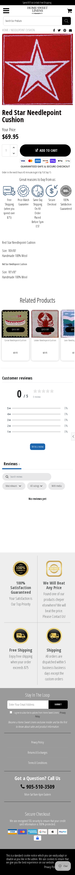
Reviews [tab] (12, 464)
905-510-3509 (40, 787)
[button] (37, 408)
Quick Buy (15, 329)
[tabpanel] (37, 508)
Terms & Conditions (37, 763)
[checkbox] (56, 486)
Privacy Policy (37, 742)
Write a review (38, 447)
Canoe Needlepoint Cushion (15, 340)
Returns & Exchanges (37, 752)
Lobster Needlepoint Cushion (45, 340)
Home (5, 30)
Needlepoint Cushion (23, 30)
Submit (58, 704)
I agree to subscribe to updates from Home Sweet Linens (39, 714)
